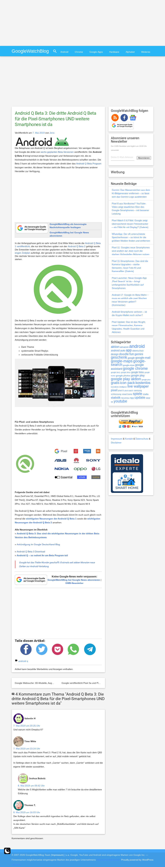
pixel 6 (121, 390)
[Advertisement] (27, 22)
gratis (115, 383)
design (115, 354)
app (129, 350)
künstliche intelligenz (119, 387)
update (140, 397)
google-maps (122, 361)
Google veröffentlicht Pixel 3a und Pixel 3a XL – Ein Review (92, 683)
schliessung (116, 394)
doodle (124, 354)
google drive (126, 372)
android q (23, 661)
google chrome (135, 368)
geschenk (119, 357)
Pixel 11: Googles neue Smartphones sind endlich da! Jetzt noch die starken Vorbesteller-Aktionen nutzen (131, 251)
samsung (138, 390)
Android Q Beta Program (88, 163)
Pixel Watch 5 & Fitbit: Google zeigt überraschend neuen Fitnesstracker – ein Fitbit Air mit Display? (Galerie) (130, 223)
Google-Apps (96, 52)
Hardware (114, 52)
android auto (118, 350)
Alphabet (130, 52)
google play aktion (126, 379)
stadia (145, 394)
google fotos (137, 372)
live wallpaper (138, 386)
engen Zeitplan (22, 253)
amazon (124, 347)
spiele (137, 394)
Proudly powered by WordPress (137, 859)
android (137, 346)
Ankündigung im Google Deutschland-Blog (38, 544)
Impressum (116, 438)
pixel (114, 390)
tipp (132, 398)
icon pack (127, 383)
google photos (123, 375)
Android (64, 52)
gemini (139, 354)
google (131, 358)
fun (131, 354)
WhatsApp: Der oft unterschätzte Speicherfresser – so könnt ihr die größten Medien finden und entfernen (131, 237)
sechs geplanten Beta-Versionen (57, 152)
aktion (115, 347)
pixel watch (128, 391)
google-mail (142, 357)
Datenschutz (142, 438)
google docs (115, 372)
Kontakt (129, 438)
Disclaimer (116, 442)
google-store (128, 365)
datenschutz (138, 350)
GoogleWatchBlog (30, 51)
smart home (127, 394)
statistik (116, 397)
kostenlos (143, 383)
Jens (52, 132)
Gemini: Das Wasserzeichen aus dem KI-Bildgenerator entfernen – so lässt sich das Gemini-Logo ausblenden (131, 193)
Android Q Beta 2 (76, 246)
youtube (120, 401)
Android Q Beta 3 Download (31, 551)
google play (138, 375)
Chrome (79, 52)
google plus (146, 380)
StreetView (125, 398)
